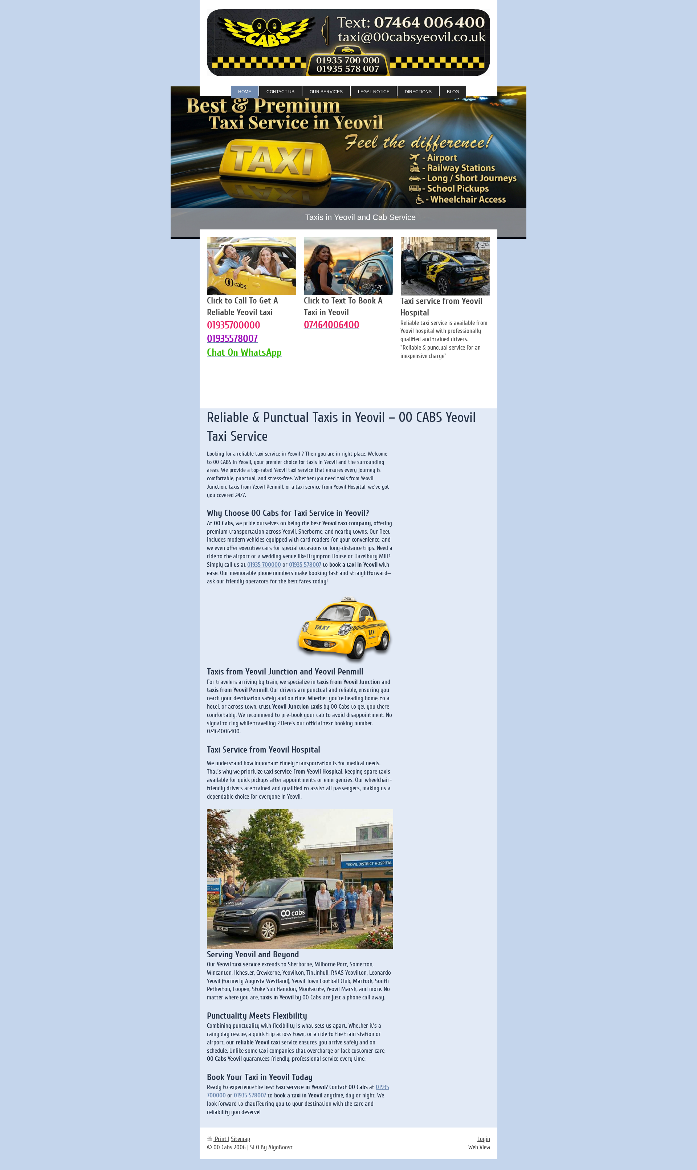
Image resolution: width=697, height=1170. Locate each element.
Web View (479, 1147)
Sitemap (240, 1139)
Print (220, 1139)
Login (483, 1139)
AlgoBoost (280, 1147)
